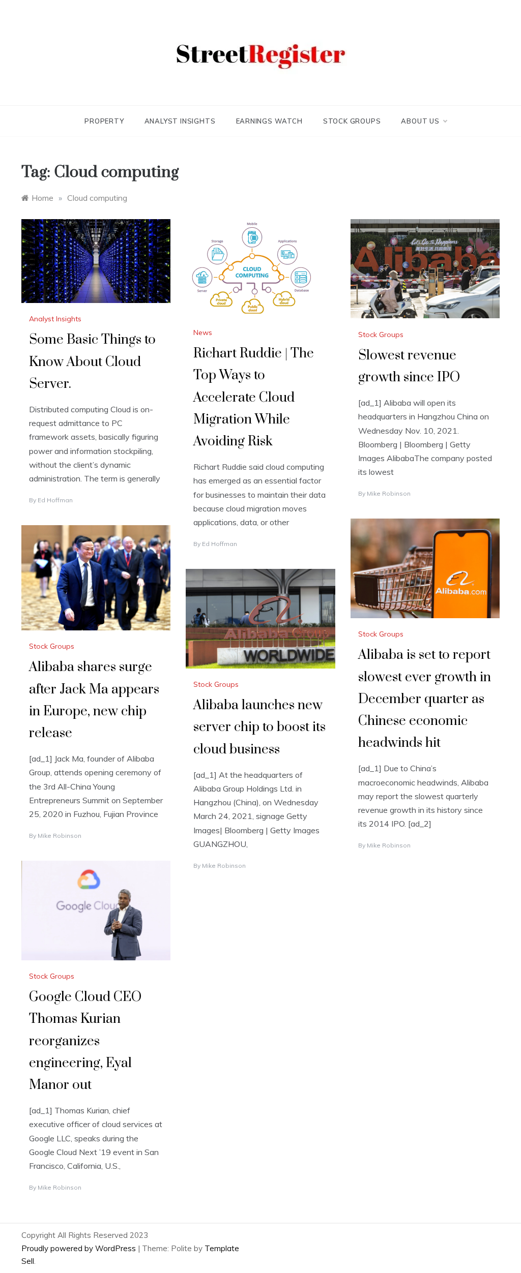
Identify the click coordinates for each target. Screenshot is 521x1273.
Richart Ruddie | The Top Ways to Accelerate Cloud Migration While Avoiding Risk (253, 397)
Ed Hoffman (55, 500)
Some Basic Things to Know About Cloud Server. (92, 361)
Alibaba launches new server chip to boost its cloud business (259, 727)
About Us (420, 121)
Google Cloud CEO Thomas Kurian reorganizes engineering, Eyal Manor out (85, 1041)
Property (104, 121)
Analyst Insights (180, 121)
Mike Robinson (389, 493)
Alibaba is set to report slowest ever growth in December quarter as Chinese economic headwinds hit (424, 699)
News (202, 332)
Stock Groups (352, 121)
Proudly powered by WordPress (79, 1248)
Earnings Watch (269, 121)
